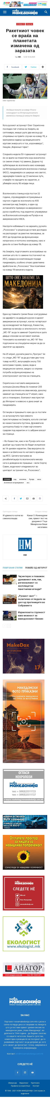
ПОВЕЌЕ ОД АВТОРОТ (36, 568)
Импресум (12, 1083)
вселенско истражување (14, 483)
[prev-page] (4, 626)
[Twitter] (20, 498)
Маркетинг (23, 1083)
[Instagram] (25, 1072)
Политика (7, 583)
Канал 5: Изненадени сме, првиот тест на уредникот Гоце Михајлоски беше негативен (37, 521)
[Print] (33, 498)
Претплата (35, 1083)
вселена (22, 479)
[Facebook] (14, 498)
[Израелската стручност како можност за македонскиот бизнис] (10, 615)
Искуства (29, 24)
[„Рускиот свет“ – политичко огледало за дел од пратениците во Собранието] (10, 599)
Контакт (36, 1086)
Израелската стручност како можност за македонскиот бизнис (31, 615)
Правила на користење (20, 1086)
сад (14, 479)
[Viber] (40, 498)
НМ (19, 57)
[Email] (27, 498)
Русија (31, 479)
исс (28, 483)
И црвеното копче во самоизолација (13, 517)
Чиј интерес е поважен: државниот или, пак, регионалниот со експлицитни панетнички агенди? (31, 582)
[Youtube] (32, 1072)
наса (39, 479)
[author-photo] (25, 551)
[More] (43, 67)
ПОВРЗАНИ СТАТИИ (12, 568)
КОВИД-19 (20, 24)
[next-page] (9, 626)
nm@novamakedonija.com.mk (29, 1053)
